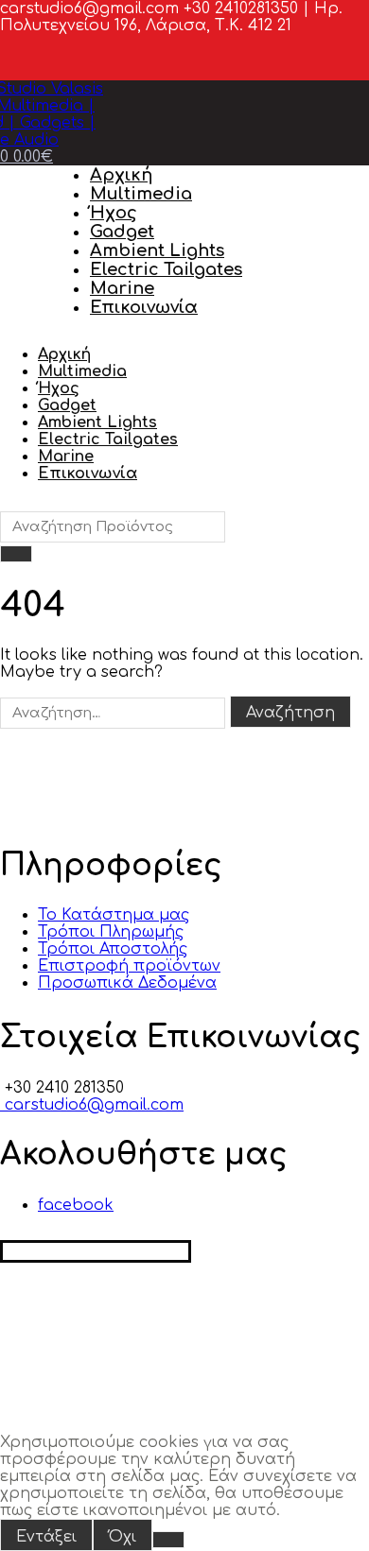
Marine (122, 288)
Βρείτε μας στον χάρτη (95, 1251)
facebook (76, 1205)
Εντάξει (46, 1536)
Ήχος (113, 212)
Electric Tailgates (166, 269)
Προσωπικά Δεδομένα (127, 982)
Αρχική (121, 174)
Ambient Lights (157, 250)
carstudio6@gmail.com (92, 1104)
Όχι (122, 1536)
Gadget (122, 231)
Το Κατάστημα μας (113, 914)
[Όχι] (168, 1539)
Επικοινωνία (144, 307)
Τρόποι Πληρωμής (111, 931)
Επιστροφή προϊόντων (129, 965)
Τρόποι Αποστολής (112, 948)
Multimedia (141, 193)
